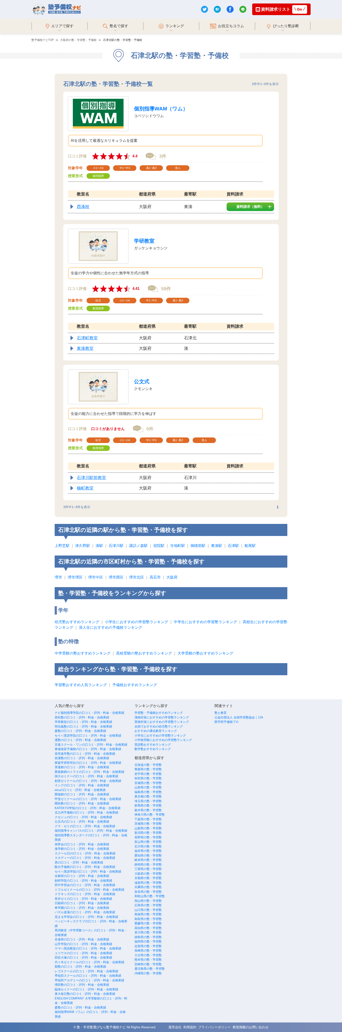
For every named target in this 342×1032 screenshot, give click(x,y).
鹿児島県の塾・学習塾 (149, 968)
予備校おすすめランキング (134, 685)
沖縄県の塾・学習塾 (148, 973)
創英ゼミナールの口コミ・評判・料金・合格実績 (88, 781)
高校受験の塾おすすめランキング (144, 653)
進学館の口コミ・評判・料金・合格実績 (82, 848)
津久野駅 (82, 546)
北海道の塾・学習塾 (148, 765)
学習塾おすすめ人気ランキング (81, 685)
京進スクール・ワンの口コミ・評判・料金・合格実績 (91, 744)
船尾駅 (250, 546)
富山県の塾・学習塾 (148, 841)
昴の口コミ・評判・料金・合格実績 (79, 862)
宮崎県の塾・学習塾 (148, 964)
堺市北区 (136, 577)
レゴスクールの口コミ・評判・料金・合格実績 (86, 971)
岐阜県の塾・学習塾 (148, 860)
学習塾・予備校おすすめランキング (158, 712)
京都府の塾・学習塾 (148, 878)
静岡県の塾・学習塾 (148, 864)
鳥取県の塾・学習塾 (148, 919)
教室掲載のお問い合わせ (250, 1027)
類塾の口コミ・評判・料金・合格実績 (80, 966)
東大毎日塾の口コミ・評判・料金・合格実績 (85, 994)
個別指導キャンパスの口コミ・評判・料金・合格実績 (91, 830)
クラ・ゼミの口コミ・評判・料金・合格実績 (85, 826)
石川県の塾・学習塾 (148, 846)
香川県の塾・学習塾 (148, 932)
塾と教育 (221, 712)
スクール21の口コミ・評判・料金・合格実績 (85, 853)
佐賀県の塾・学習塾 (148, 946)
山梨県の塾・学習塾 (148, 828)
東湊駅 (216, 546)
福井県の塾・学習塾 (148, 851)
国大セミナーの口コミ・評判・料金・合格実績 (86, 776)
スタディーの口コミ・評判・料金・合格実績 (85, 858)
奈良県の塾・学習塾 (148, 891)
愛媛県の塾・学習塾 (148, 923)
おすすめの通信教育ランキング (155, 731)
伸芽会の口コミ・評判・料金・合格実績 (82, 844)
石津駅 (233, 546)
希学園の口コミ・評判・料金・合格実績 (82, 908)
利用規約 (189, 1027)
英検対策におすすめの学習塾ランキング (161, 722)
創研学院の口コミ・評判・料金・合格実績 (83, 880)
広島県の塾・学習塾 (148, 905)
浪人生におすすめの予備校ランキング (110, 627)
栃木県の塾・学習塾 (148, 810)
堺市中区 (95, 577)
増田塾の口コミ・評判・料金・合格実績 (82, 984)
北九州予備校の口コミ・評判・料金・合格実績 (86, 812)
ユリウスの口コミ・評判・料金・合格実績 (83, 953)
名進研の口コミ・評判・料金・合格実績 (82, 939)
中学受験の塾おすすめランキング (83, 653)
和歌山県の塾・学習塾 (149, 896)
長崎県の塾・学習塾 (148, 950)
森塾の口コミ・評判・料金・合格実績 (80, 731)
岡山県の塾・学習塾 (148, 901)
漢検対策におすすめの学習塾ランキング (161, 717)
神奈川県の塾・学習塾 (149, 814)
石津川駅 (116, 546)
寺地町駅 (177, 546)
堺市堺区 (75, 577)
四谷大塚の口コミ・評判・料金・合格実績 (83, 957)
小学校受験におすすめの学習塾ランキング (163, 740)
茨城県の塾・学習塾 (148, 823)
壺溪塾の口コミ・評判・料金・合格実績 (82, 758)
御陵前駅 (198, 546)
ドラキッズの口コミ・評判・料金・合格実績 (85, 894)
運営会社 (174, 1027)
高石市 (155, 577)
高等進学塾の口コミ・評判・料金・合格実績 (85, 753)
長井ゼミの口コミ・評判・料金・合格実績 (83, 898)
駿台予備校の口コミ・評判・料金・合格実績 (85, 867)
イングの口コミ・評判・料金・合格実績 (82, 785)
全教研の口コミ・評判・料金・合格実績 (82, 876)
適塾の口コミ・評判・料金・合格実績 (80, 740)
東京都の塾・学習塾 (148, 796)
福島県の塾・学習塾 (148, 792)
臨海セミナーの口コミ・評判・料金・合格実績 (86, 989)
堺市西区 (116, 577)
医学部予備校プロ (227, 722)
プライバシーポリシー (214, 1027)
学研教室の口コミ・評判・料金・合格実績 (83, 722)
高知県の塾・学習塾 (148, 928)
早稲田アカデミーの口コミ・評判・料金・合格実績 (89, 980)
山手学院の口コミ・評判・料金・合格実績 (83, 944)
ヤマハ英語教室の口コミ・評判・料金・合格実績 (88, 948)
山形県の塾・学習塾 (148, 787)
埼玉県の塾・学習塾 (148, 801)
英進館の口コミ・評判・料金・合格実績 (82, 767)
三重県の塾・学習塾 (148, 869)
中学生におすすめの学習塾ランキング (205, 622)
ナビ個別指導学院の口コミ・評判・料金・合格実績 (89, 712)
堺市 (58, 577)
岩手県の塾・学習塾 (148, 774)
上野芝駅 (62, 546)
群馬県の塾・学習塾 (148, 805)
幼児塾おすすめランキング (77, 622)
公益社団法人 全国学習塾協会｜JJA (239, 717)
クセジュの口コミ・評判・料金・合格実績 (83, 817)
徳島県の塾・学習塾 (148, 937)
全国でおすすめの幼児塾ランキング (158, 726)
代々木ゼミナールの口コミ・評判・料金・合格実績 (89, 962)
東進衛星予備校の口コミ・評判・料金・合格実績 (88, 749)
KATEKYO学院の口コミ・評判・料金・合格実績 (88, 808)
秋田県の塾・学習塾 (148, 778)
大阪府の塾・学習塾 (148, 873)
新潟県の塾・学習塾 (148, 832)
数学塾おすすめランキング (152, 749)
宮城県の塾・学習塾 (148, 783)
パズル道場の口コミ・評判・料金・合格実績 (85, 912)
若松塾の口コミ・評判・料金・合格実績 (82, 717)
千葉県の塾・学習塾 (148, 819)
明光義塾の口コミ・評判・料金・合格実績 (83, 726)
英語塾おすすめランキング (152, 744)
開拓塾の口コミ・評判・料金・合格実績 (82, 803)
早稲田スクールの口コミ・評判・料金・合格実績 (88, 975)
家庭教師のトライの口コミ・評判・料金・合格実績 (89, 772)
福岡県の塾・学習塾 (148, 941)
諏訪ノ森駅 (138, 546)
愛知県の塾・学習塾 (148, 855)
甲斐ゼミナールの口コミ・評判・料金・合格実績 (88, 799)
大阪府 (172, 577)
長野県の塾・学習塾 (148, 837)
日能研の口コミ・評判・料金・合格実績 (82, 903)
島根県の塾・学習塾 (148, 914)
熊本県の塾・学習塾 (148, 959)
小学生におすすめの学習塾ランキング (136, 622)
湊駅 (99, 546)
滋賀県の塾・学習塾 (148, 882)
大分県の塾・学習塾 (148, 955)
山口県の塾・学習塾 (148, 910)
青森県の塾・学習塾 (148, 769)
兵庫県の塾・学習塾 (148, 887)
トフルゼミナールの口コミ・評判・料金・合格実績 (89, 889)
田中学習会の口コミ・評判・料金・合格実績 (85, 885)
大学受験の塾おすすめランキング (205, 653)
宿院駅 (158, 546)
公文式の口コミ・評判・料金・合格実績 (82, 821)
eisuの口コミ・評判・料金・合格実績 (80, 790)
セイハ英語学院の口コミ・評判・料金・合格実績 (88, 735)
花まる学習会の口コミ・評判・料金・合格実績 (86, 917)
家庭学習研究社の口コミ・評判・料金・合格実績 (88, 762)
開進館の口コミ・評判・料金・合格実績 (82, 794)
